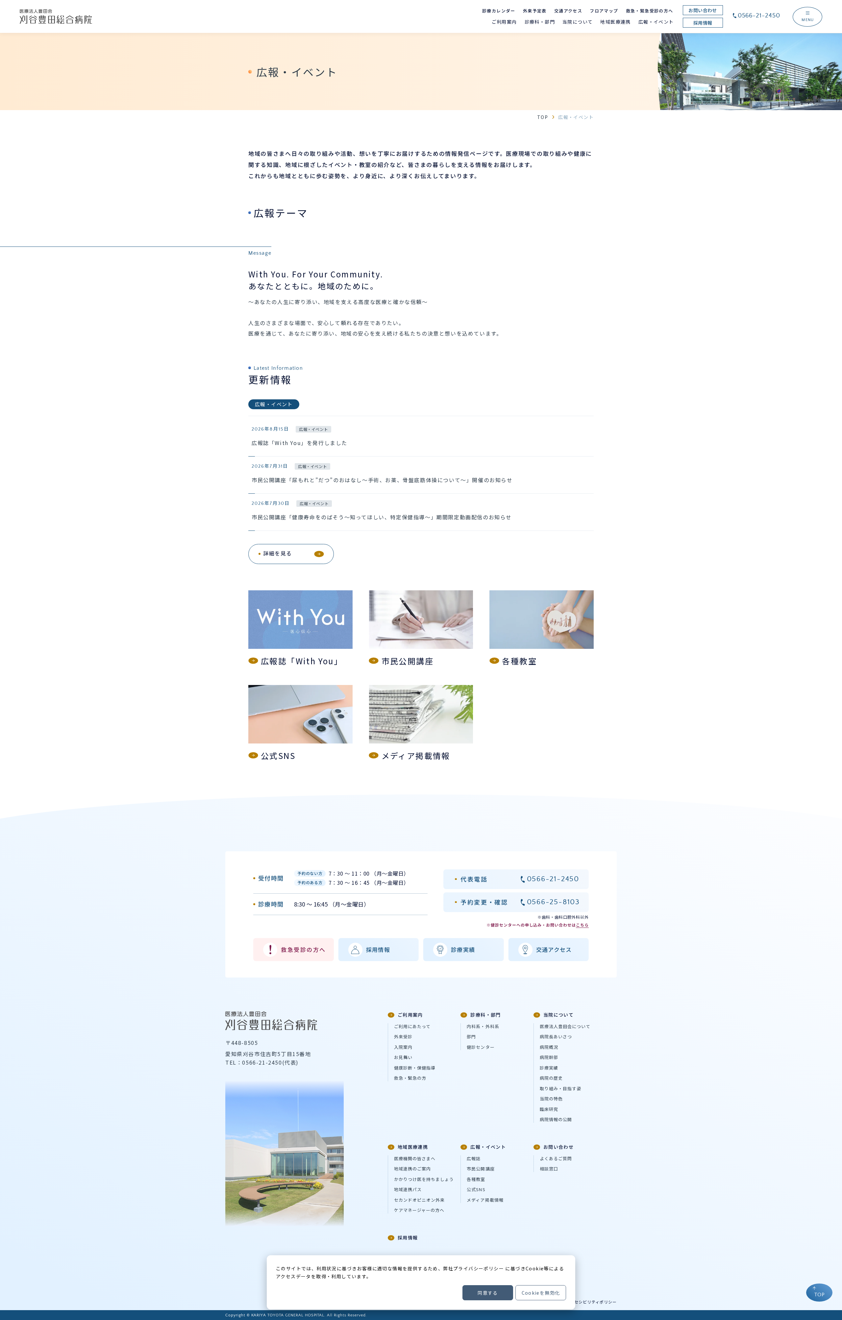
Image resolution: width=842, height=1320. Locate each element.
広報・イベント (488, 1146)
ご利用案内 (410, 1014)
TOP (542, 117)
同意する (488, 1292)
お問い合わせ (558, 1146)
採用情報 (408, 1237)
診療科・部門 (485, 1014)
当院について (558, 1014)
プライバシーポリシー (478, 1268)
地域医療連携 (413, 1146)
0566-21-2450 (759, 15)
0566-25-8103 (553, 902)
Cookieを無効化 (541, 1292)
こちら (582, 925)
